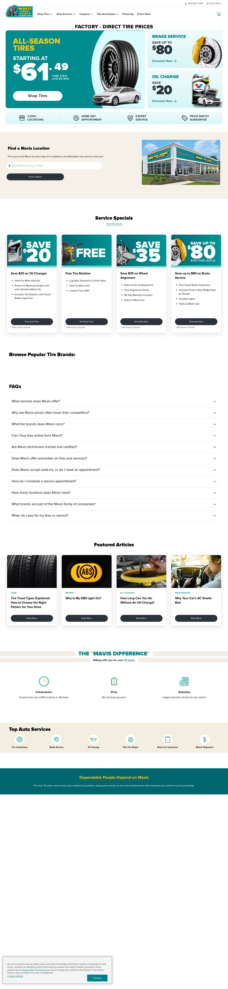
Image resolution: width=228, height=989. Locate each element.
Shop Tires (37, 95)
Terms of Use (44, 970)
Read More (31, 618)
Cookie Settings (15, 976)
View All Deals (114, 223)
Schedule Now (162, 61)
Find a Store (35, 176)
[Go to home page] (19, 11)
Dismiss (97, 978)
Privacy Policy (28, 970)
